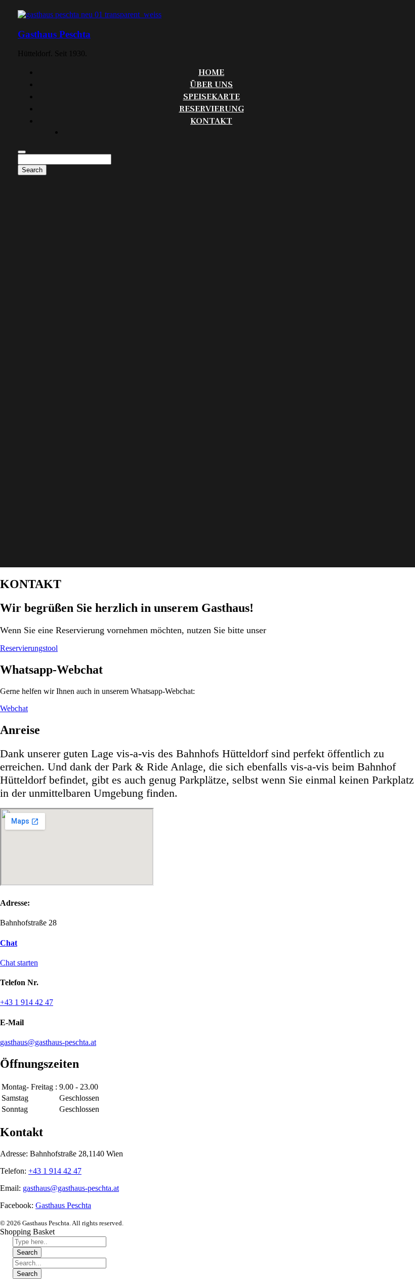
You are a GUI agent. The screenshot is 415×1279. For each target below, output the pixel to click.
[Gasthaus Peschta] (89, 14)
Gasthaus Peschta (54, 34)
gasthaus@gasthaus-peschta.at (71, 1188)
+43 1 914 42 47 (54, 1171)
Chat (8, 943)
